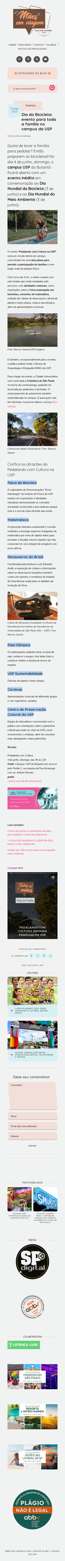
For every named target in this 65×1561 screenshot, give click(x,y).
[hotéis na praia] (33, 1456)
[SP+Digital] (33, 1261)
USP (42, 965)
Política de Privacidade (32, 49)
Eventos (31, 105)
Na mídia (51, 45)
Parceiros (25, 45)
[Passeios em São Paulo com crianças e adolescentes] (33, 1376)
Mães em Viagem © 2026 (18, 1551)
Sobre (12, 45)
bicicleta (33, 965)
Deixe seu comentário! (33, 949)
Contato (39, 45)
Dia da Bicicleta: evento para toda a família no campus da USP (39, 121)
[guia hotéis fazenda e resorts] (33, 1416)
